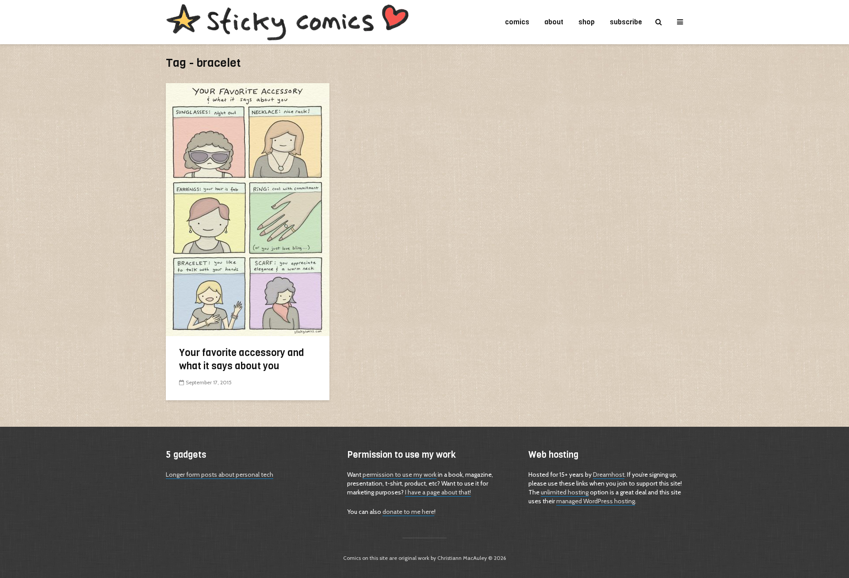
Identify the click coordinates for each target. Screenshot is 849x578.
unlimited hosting (565, 492)
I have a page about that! (438, 492)
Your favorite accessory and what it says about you (241, 359)
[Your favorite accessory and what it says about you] (247, 209)
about (553, 22)
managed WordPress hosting (595, 501)
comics (517, 22)
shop (586, 22)
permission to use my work (399, 474)
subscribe (626, 22)
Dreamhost (608, 474)
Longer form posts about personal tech (219, 474)
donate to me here (408, 512)
